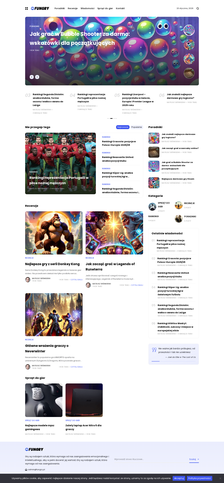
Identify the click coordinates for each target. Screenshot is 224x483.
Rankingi (33, 172)
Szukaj (192, 459)
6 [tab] (116, 118)
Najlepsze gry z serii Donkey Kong (52, 264)
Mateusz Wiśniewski (45, 106)
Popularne (137, 127)
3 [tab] (110, 118)
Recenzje (29, 258)
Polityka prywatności (199, 478)
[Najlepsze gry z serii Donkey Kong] (54, 232)
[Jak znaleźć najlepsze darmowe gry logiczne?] (153, 138)
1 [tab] (107, 118)
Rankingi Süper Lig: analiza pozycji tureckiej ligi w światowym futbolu (117, 176)
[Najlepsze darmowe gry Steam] (153, 182)
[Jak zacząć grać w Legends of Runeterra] (114, 232)
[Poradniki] (179, 219)
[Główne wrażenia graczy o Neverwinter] (54, 314)
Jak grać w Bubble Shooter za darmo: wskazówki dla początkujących (177, 165)
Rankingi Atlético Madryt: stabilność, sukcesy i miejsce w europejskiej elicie (175, 327)
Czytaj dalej (77, 279)
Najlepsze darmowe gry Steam (71, 34)
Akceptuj (179, 478)
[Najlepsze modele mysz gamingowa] (43, 400)
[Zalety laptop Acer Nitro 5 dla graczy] (84, 400)
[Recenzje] (179, 205)
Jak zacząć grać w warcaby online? (180, 148)
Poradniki (34, 26)
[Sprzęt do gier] (152, 207)
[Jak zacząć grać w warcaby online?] (153, 152)
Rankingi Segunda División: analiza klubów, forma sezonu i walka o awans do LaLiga (120, 192)
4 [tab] (113, 118)
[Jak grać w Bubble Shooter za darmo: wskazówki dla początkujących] (153, 166)
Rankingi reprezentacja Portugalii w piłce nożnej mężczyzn (50, 98)
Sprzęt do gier (32, 420)
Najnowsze (122, 127)
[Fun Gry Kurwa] (40, 8)
